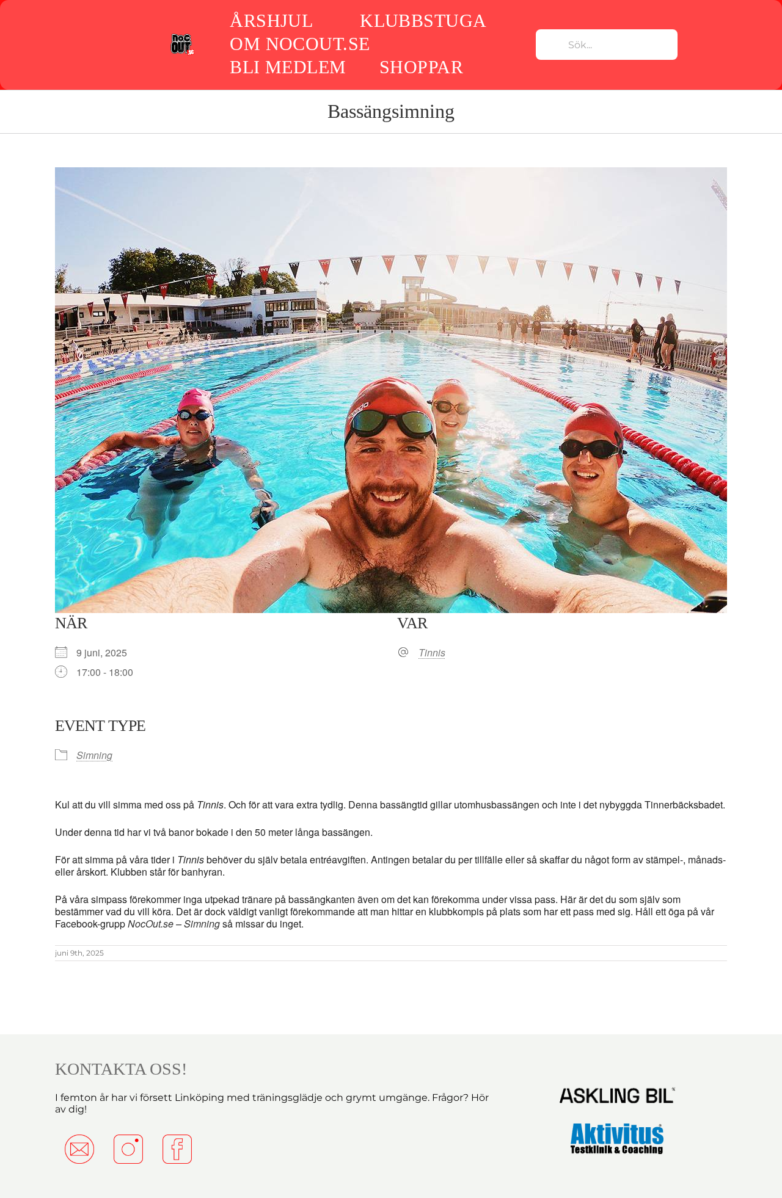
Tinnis (431, 652)
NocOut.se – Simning (174, 924)
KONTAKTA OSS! (121, 1068)
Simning (94, 755)
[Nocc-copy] (182, 36)
